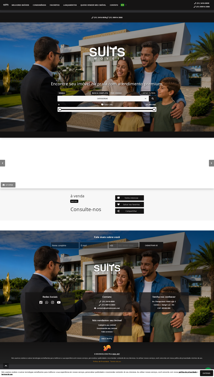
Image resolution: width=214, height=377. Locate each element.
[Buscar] (153, 98)
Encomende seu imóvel (107, 328)
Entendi (206, 373)
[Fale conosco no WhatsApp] (46, 302)
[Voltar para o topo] (6, 365)
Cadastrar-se (151, 245)
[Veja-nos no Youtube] (59, 302)
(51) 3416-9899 (100, 17)
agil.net (116, 354)
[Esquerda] (2, 163)
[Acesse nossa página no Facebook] (41, 302)
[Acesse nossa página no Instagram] (52, 302)
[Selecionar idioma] (123, 5)
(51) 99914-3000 (115, 17)
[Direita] (211, 163)
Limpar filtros (148, 93)
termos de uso (7, 374)
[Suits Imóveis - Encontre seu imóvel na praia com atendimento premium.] (107, 53)
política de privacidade (188, 372)
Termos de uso (115, 361)
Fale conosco (107, 332)
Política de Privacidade (101, 361)
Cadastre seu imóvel (107, 325)
